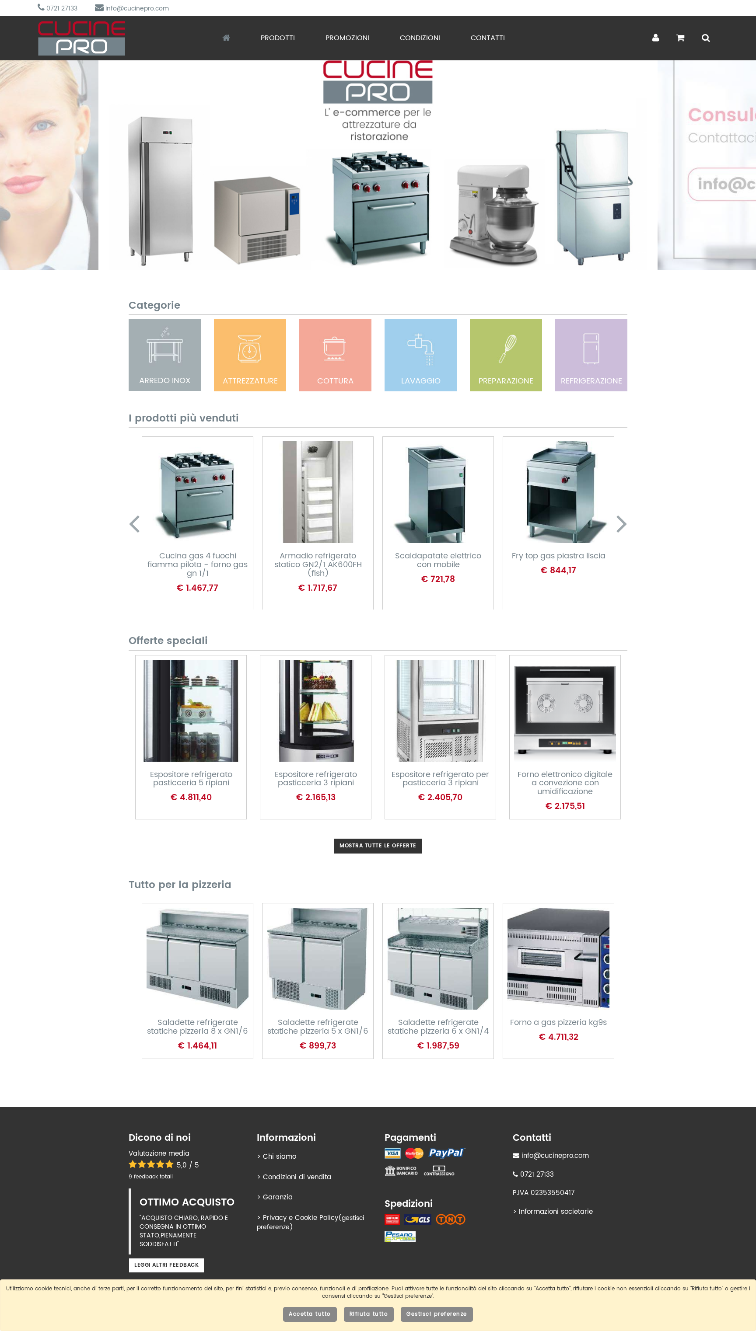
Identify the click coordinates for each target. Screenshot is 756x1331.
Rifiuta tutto (369, 1314)
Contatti (488, 38)
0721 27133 (61, 8)
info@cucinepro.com (136, 8)
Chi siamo (279, 1156)
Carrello (190, 537)
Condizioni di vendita (297, 1177)
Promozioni (347, 38)
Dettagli (189, 508)
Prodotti (278, 38)
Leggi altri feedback (166, 1265)
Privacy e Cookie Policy (300, 1218)
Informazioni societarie (556, 1211)
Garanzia (278, 1197)
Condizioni (420, 38)
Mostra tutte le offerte (378, 846)
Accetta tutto (310, 1314)
